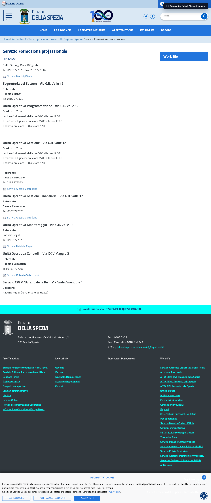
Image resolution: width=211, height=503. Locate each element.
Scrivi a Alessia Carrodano (22, 189)
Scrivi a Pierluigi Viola (19, 76)
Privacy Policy (114, 492)
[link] (101, 16)
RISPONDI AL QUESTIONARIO (123, 309)
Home (6, 39)
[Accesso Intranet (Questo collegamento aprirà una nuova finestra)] (162, 4)
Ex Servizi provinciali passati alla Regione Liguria (53, 39)
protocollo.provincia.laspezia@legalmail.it (139, 347)
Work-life (17, 39)
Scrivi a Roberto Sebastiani (23, 275)
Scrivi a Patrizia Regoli (20, 246)
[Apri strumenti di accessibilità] (204, 496)
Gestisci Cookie (16, 498)
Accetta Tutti (87, 498)
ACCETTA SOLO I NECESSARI (52, 498)
